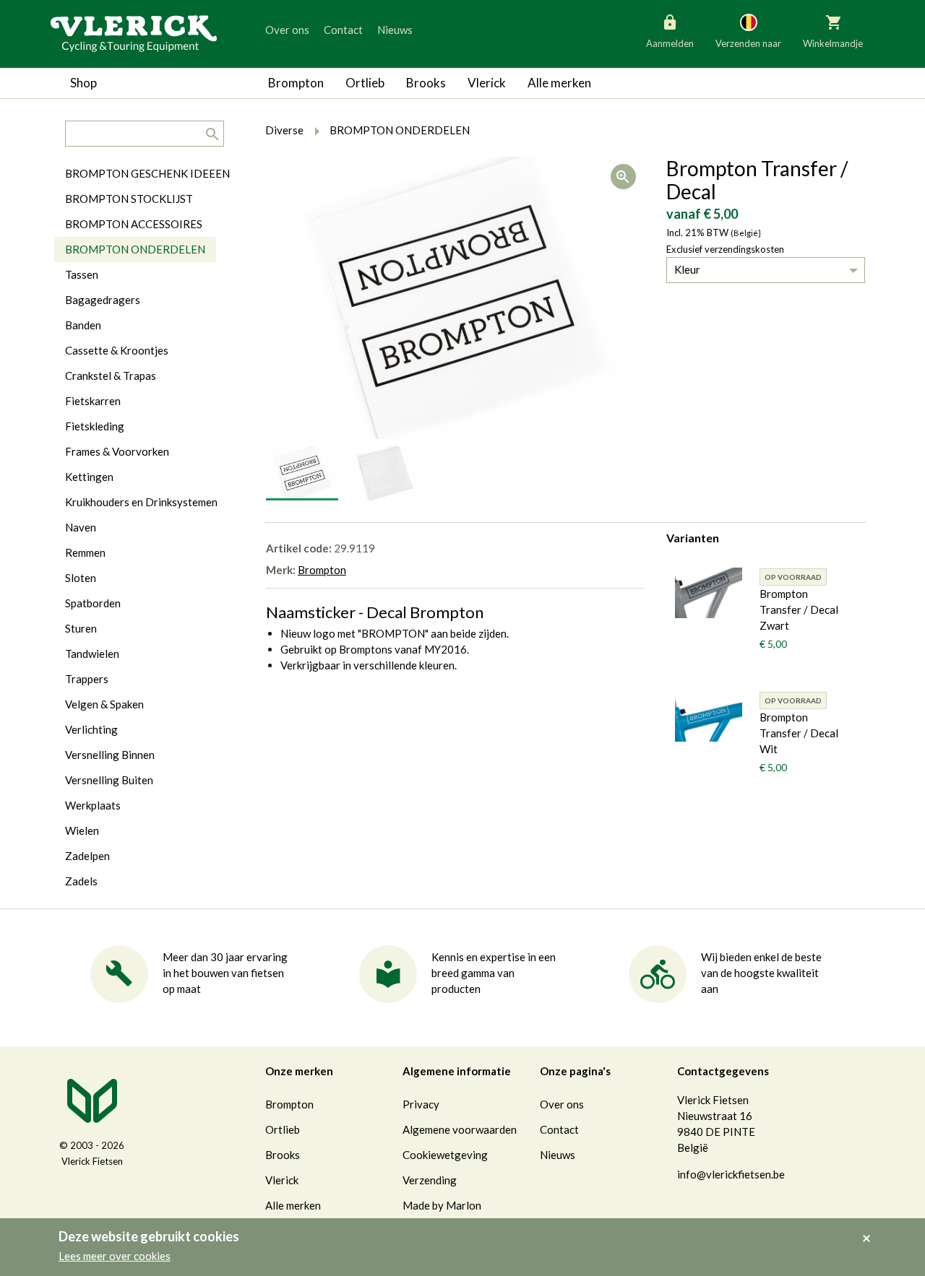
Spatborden (93, 602)
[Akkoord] (870, 1228)
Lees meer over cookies (115, 1255)
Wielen (82, 830)
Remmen (85, 552)
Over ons (287, 29)
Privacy (421, 1104)
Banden (83, 324)
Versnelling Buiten (109, 779)
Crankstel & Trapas (110, 375)
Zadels (81, 880)
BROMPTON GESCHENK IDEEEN (147, 173)
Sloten (80, 577)
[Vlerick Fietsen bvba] (134, 32)
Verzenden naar (748, 43)
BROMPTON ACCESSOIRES (133, 223)
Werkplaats (93, 805)
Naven (80, 527)
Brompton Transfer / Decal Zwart (799, 609)
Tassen (81, 274)
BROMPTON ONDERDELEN (135, 249)
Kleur (687, 269)
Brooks (426, 82)
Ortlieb (364, 82)
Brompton (296, 82)
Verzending (430, 1179)
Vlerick (487, 82)
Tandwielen (92, 653)
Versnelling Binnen (110, 754)
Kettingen (89, 476)
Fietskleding (94, 426)
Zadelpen (87, 855)
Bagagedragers (102, 299)
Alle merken (559, 82)
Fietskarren (93, 400)
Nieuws (395, 29)
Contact (343, 29)
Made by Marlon (442, 1205)
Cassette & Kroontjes (116, 350)
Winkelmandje (833, 43)
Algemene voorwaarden (460, 1129)
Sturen (81, 628)
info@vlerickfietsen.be (731, 1174)
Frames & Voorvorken (117, 451)
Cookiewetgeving (445, 1154)
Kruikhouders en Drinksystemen (141, 501)
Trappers (86, 678)
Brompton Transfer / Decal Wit (799, 733)
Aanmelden (670, 43)
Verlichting (91, 729)
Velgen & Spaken (104, 704)
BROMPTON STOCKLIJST (129, 198)
